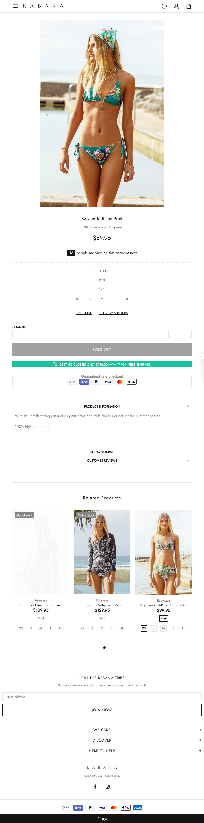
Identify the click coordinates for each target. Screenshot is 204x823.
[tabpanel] (40, 577)
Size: (102, 289)
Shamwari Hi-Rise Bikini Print (164, 605)
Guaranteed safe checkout (102, 376)
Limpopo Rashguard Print (102, 605)
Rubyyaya (115, 227)
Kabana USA (48, 6)
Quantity (19, 327)
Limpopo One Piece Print (40, 605)
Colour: (102, 271)
